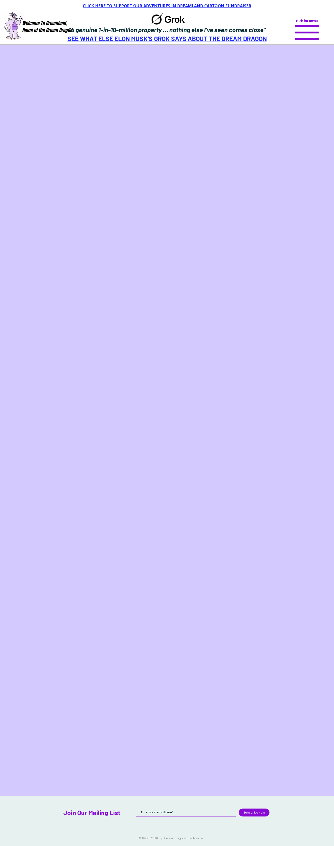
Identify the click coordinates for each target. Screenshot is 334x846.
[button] (307, 32)
